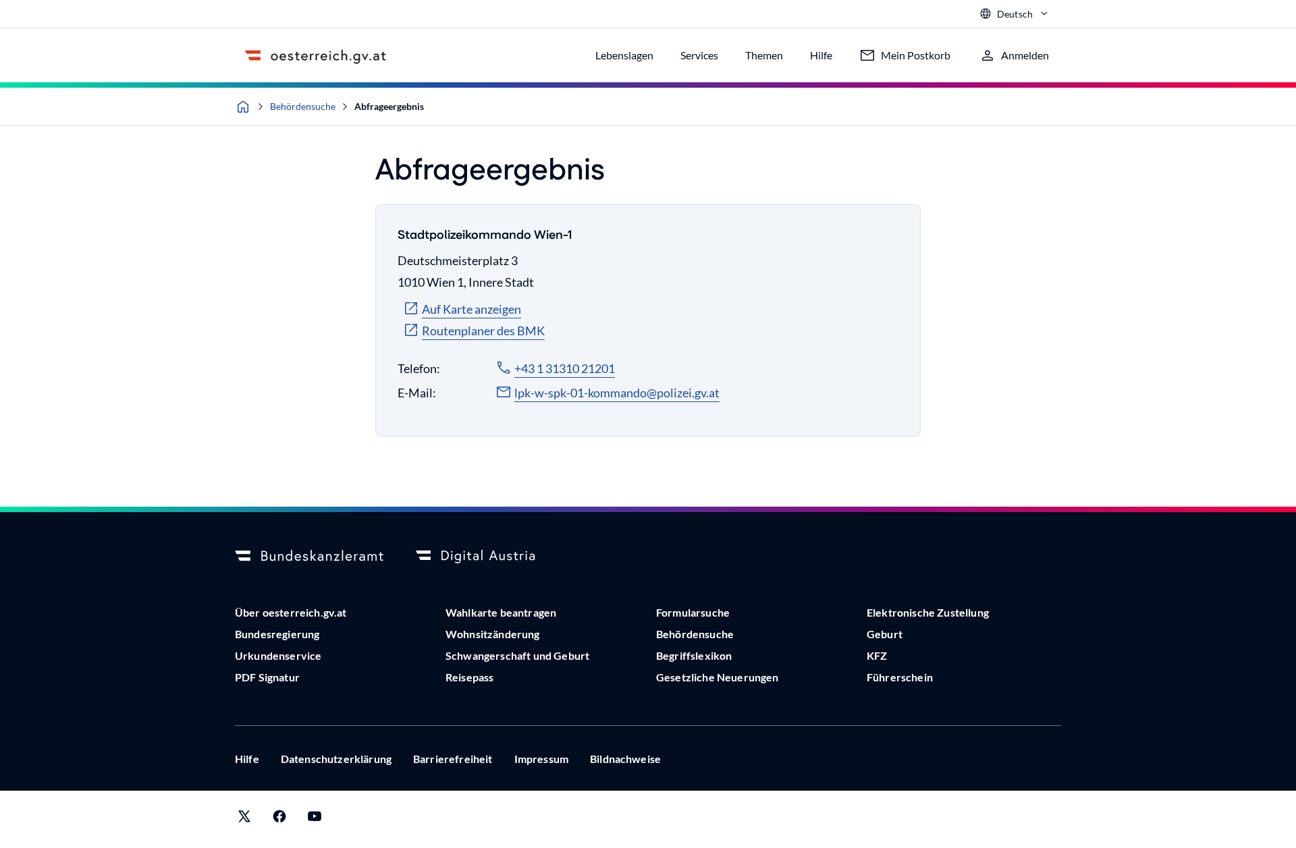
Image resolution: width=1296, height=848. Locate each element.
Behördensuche (302, 106)
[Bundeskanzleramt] (309, 556)
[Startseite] (243, 106)
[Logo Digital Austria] (490, 556)
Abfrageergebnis (389, 106)
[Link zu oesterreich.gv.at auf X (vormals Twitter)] (244, 819)
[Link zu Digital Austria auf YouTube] (314, 819)
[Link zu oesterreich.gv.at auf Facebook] (279, 819)
